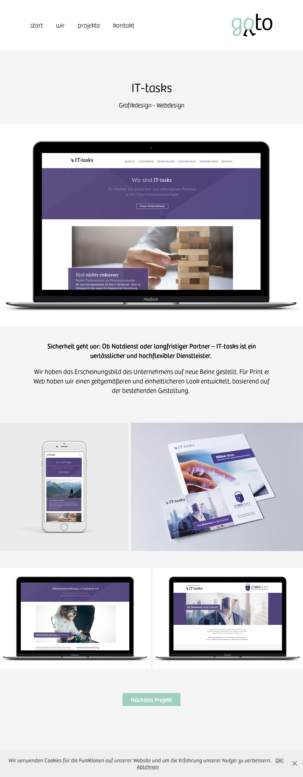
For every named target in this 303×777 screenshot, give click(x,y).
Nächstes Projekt (151, 699)
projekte (89, 25)
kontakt (123, 25)
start (36, 25)
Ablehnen (148, 766)
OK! (279, 760)
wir (60, 25)
